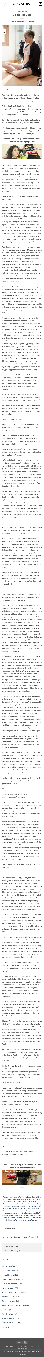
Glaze (30, 1206)
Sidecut (18, 1218)
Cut (38, 1201)
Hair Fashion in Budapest (11, 1237)
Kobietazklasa (8, 1213)
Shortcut (12, 1218)
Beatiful (23, 1199)
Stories (35, 1218)
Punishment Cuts (22, 12)
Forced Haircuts (8, 1275)
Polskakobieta (13, 1215)
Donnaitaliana (26, 1204)
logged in (17, 1251)
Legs (26, 1213)
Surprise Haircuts (8, 1318)
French (5, 1206)
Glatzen (24, 1206)
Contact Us (22, 1348)
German (10, 1206)
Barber (10, 1199)
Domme (14, 1204)
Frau (38, 1204)
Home (7, 1346)
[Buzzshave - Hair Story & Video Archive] (22, 4)
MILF (38, 1213)
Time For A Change (9, 1322)
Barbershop (16, 1199)
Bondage (29, 1199)
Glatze (19, 1206)
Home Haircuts (7, 1288)
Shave (39, 1215)
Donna (19, 1204)
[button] (4, 4)
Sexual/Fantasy (8, 1314)
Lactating (17, 1213)
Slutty (27, 1218)
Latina (23, 1213)
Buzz (34, 1199)
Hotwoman (27, 1208)
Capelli (14, 1201)
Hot (22, 1208)
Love (34, 1213)
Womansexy (34, 1220)
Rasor (31, 1215)
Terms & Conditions (31, 1346)
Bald (39, 1197)
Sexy (35, 1215)
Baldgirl (4, 1199)
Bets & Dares (7, 1266)
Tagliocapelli (9, 1220)
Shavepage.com (27, 141)
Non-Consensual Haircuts (12, 1292)
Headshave (16, 1208)
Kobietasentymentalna (22, 1211)
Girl (15, 1206)
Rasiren (26, 1215)
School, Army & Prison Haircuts (14, 1305)
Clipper (19, 1201)
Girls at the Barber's (9, 1283)
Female (34, 1204)
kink (33, 1208)
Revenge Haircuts (8, 1301)
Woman (16, 1220)
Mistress (5, 1215)
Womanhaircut (24, 1220)
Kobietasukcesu (35, 1211)
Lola (30, 1213)
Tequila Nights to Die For (32, 1237)
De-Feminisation (8, 1270)
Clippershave (32, 1201)
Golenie (34, 1206)
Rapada (20, 1215)
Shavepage (5, 1218)
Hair (39, 1206)
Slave (23, 1218)
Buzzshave (31, 21)
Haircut (5, 1208)
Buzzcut (39, 1199)
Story (40, 1218)
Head (10, 1208)
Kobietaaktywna (8, 1211)
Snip (31, 1218)
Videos (4, 1327)
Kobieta (38, 1208)
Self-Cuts (5, 1309)
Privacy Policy (16, 1346)
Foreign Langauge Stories (11, 1279)
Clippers (24, 1201)
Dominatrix (7, 1204)
